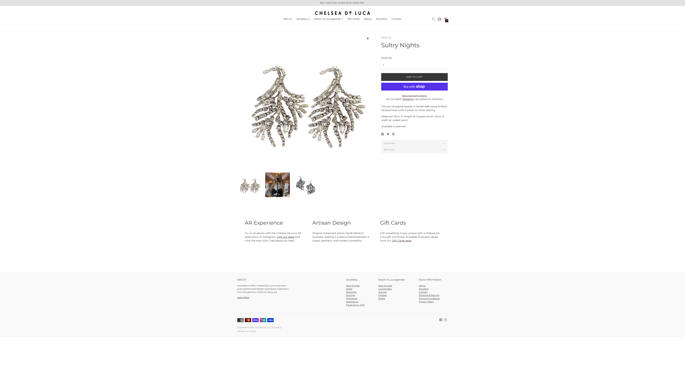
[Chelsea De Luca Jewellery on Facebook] (440, 319)
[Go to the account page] (439, 19)
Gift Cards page (402, 240)
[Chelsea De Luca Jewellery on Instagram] (445, 319)
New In (287, 18)
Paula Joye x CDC (355, 305)
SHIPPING (390, 143)
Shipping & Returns (429, 295)
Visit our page (285, 236)
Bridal (349, 289)
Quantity (386, 57)
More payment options (414, 95)
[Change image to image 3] (305, 185)
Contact (397, 18)
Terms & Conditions (429, 298)
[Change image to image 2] (277, 185)
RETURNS (389, 149)
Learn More (243, 297)
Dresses (382, 295)
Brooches (351, 292)
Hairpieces (351, 298)
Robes (381, 298)
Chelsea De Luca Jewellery (268, 327)
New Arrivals (353, 285)
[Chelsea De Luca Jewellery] (342, 13)
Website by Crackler (247, 331)
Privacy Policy (426, 301)
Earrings (350, 295)
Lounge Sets (385, 289)
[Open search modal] (433, 19)
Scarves (382, 292)
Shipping (408, 99)
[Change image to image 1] (249, 185)
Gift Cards (353, 18)
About (368, 18)
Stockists (381, 18)
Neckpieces (352, 301)
